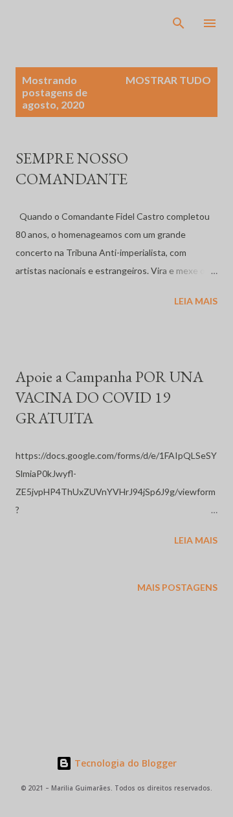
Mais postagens (177, 587)
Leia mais (195, 300)
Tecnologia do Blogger (124, 763)
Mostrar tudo (168, 80)
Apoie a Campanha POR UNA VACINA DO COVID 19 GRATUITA (109, 397)
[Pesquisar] (178, 23)
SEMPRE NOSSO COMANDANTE (72, 168)
